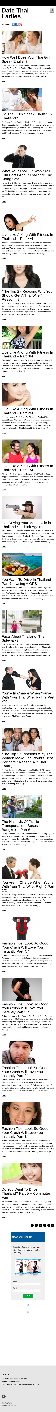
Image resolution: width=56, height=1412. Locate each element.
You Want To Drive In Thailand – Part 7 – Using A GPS (28, 582)
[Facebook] (16, 24)
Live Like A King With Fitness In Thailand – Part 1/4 (27, 468)
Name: (15, 1281)
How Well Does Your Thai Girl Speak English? (26, 59)
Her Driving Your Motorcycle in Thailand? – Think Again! (26, 525)
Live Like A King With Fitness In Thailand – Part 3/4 (27, 354)
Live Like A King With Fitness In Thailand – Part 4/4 (27, 237)
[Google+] (20, 24)
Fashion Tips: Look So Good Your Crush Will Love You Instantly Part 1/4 (25, 1133)
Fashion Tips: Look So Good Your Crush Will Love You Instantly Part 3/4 (25, 1008)
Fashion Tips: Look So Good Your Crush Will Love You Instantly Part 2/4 (25, 1072)
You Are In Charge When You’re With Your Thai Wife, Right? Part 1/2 (28, 886)
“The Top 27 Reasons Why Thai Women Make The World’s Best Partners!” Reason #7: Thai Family (27, 760)
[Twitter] (13, 24)
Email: (15, 1288)
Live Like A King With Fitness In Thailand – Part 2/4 (27, 411)
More (4, 81)
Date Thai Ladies (15, 13)
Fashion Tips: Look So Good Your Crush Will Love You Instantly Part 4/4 (25, 947)
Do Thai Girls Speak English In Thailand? (27, 116)
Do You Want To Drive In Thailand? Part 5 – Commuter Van (26, 1193)
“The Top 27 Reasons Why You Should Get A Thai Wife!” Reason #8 (27, 295)
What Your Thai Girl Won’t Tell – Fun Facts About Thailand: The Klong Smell (27, 175)
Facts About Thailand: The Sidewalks (23, 638)
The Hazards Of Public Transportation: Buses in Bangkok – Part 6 (22, 826)
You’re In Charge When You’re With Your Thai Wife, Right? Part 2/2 (28, 697)
